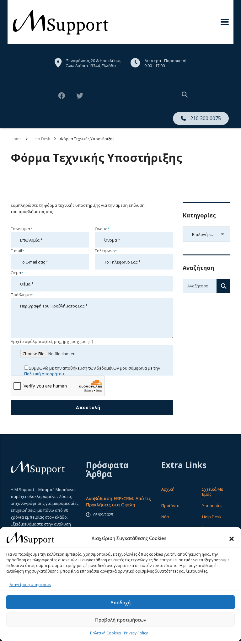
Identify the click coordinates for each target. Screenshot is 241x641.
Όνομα (102, 229)
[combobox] (207, 234)
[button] (231, 538)
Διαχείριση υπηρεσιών (30, 584)
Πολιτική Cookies (105, 633)
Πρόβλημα (22, 294)
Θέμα (17, 272)
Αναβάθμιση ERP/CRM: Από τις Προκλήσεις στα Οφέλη (118, 501)
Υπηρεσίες (212, 505)
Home (16, 139)
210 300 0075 (205, 118)
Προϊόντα (170, 505)
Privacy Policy (136, 633)
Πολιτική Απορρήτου (44, 374)
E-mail (17, 251)
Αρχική (167, 489)
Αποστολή (88, 407)
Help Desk (212, 516)
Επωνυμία (21, 229)
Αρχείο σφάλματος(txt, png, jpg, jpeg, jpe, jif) (52, 341)
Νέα (165, 516)
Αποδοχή (120, 602)
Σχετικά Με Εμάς (212, 492)
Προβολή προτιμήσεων (120, 620)
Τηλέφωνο (106, 251)
